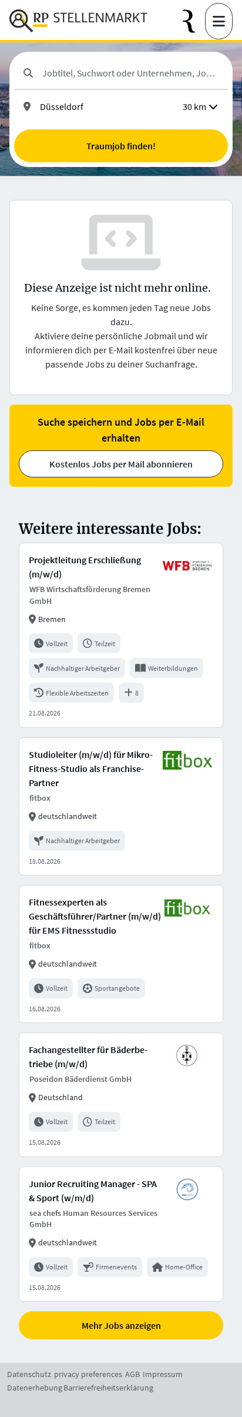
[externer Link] (194, 21)
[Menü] (219, 21)
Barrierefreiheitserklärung (108, 1387)
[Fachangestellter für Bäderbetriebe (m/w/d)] (121, 1094)
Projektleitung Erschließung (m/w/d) (85, 567)
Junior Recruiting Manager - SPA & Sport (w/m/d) (93, 1191)
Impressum (163, 1374)
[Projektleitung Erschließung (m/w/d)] (121, 635)
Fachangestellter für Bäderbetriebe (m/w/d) (88, 1057)
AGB (132, 1374)
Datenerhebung (34, 1387)
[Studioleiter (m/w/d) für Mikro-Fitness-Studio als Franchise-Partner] (121, 806)
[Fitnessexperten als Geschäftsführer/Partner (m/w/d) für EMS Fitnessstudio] (121, 953)
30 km (194, 106)
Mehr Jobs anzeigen (121, 1325)
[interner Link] (78, 21)
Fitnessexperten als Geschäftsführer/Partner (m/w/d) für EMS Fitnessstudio (95, 916)
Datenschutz (29, 1374)
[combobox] (130, 73)
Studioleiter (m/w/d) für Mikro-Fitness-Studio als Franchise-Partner (91, 768)
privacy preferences (88, 1374)
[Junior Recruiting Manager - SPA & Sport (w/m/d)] (121, 1234)
